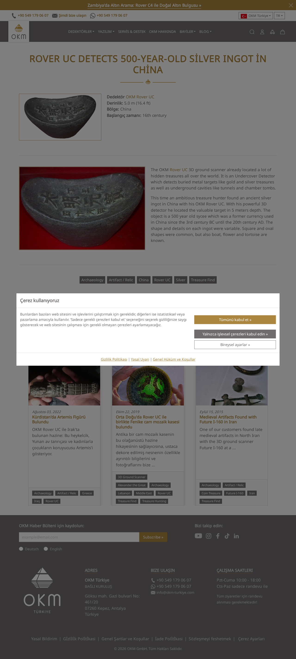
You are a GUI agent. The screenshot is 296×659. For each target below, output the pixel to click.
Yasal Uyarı (140, 359)
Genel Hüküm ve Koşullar (174, 359)
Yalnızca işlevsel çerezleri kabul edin (234, 334)
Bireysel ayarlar (233, 344)
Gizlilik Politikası (114, 359)
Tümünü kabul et (234, 319)
